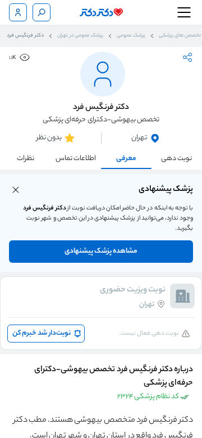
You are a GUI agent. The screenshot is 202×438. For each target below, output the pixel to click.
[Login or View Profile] (18, 12)
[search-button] (41, 12)
